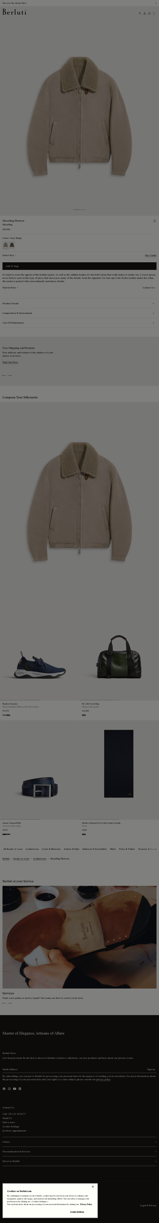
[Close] (92, 1186)
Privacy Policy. (86, 1204)
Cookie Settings (77, 1212)
